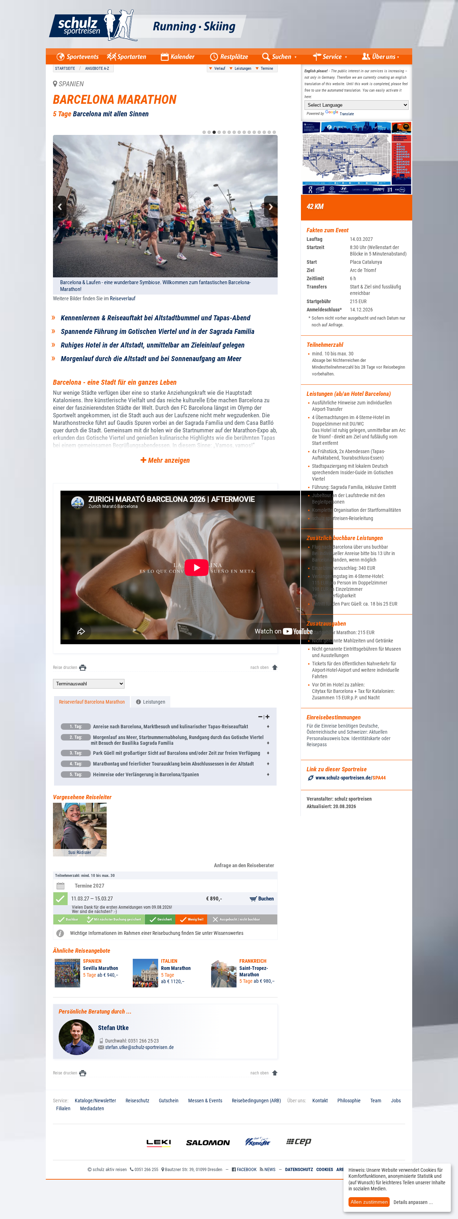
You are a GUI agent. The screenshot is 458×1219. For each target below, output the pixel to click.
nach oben (259, 667)
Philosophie (349, 1100)
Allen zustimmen (369, 1202)
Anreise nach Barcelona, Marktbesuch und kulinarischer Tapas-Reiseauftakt (159, 726)
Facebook (247, 1169)
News (270, 1169)
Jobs (396, 1100)
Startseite (65, 68)
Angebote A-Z (97, 68)
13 (264, 132)
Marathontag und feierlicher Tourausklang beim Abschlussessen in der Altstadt (162, 764)
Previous (60, 207)
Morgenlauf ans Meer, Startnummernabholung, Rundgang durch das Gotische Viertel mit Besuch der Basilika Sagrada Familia (167, 740)
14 (269, 132)
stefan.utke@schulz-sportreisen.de (139, 1047)
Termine (267, 68)
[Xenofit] (258, 1152)
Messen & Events (205, 1100)
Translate (347, 114)
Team (375, 1100)
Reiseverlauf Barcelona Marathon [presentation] (92, 702)
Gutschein (169, 1100)
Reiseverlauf (123, 298)
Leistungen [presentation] (153, 702)
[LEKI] (159, 1152)
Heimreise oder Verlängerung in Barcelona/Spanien (134, 774)
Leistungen (243, 68)
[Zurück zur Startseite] (174, 46)
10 (249, 132)
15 (274, 132)
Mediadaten (92, 1108)
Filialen (63, 1108)
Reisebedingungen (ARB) (256, 1100)
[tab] (92, 702)
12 (259, 132)
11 (254, 132)
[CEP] (298, 1152)
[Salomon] (208, 1152)
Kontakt (320, 1100)
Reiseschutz (137, 1100)
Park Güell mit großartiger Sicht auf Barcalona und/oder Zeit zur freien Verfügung (165, 753)
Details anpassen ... (413, 1202)
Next (271, 207)
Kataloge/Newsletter (95, 1100)
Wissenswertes (228, 933)
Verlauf (219, 68)
